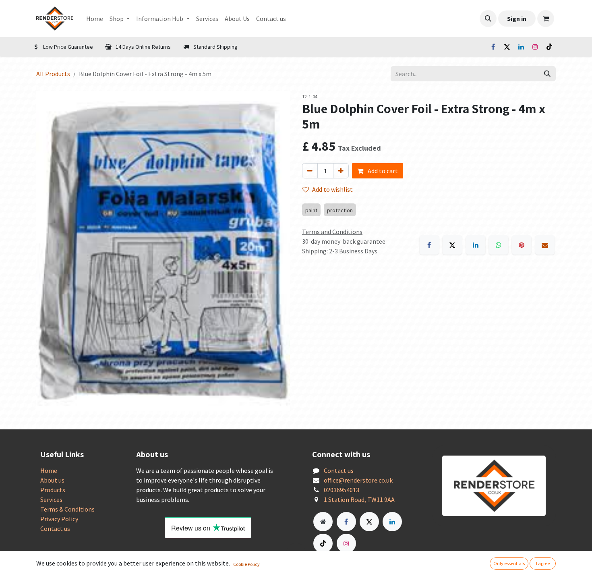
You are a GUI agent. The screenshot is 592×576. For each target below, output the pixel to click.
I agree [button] (543, 563)
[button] (488, 18)
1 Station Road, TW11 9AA (359, 499)
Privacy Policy (59, 519)
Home (48, 470)
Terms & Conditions (67, 509)
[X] (507, 46)
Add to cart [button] (382, 171)
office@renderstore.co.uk (358, 480)
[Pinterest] (521, 245)
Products (52, 490)
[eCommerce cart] (545, 18)
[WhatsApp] (498, 245)
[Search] (547, 73)
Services (51, 499)
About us (52, 480)
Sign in (516, 19)
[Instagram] (535, 46)
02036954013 (341, 490)
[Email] (545, 245)
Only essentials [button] (509, 563)
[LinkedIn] (521, 46)
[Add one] (341, 170)
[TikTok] (549, 46)
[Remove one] (310, 170)
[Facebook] (492, 46)
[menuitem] (94, 18)
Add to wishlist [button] (332, 189)
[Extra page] (323, 521)
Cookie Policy (246, 564)
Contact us (55, 528)
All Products (53, 74)
